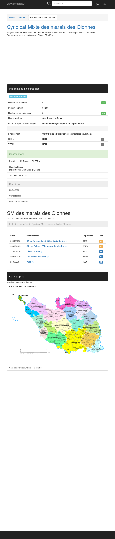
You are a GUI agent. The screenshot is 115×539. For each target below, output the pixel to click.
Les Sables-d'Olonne (37, 256)
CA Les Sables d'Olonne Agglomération (46, 246)
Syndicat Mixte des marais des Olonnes (51, 26)
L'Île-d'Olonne (34, 251)
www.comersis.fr (16, 3)
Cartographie (15, 195)
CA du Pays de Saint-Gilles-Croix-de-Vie (46, 241)
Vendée (22, 17)
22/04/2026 (14, 190)
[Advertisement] (57, 61)
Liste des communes (18, 201)
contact (103, 4)
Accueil (12, 17)
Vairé (29, 261)
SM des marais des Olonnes (42, 17)
